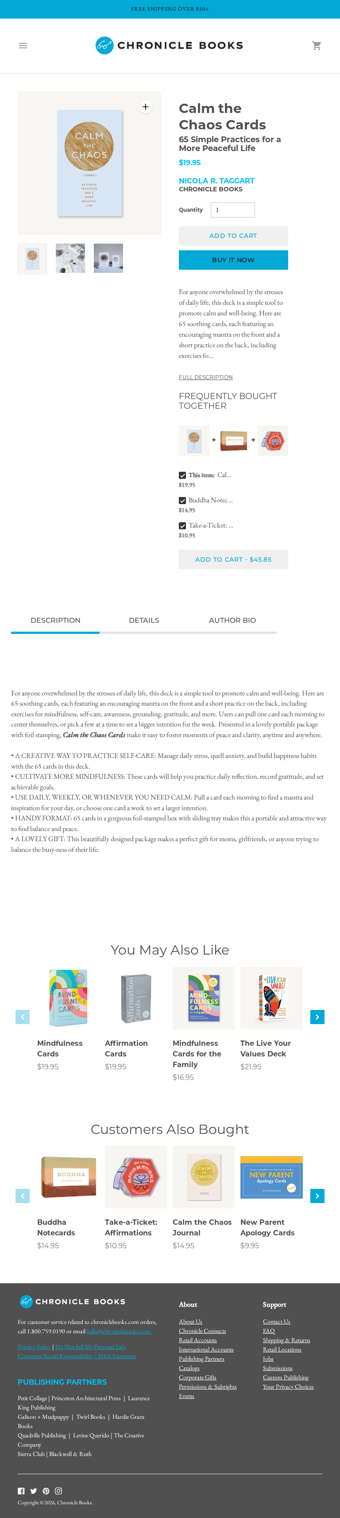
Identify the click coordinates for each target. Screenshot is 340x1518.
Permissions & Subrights (208, 1386)
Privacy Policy (34, 1347)
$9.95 (249, 1246)
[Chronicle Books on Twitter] (33, 1490)
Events (186, 1396)
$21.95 (250, 1067)
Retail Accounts (198, 1340)
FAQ (269, 1331)
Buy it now (233, 260)
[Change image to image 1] (32, 259)
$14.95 (48, 1246)
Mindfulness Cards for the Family (197, 1054)
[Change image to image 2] (70, 258)
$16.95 (183, 1077)
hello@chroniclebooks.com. (119, 1331)
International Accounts (206, 1349)
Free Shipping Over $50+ (170, 8)
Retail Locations (282, 1349)
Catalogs (189, 1368)
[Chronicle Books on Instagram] (58, 1490)
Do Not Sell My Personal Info (90, 1347)
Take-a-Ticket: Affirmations (211, 525)
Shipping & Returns (286, 1340)
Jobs (268, 1359)
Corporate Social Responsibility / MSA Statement (77, 1356)
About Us (190, 1321)
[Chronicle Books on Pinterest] (46, 1490)
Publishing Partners (201, 1359)
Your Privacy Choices (288, 1386)
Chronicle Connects (202, 1331)
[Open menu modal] (23, 45)
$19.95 (47, 1067)
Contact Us (276, 1321)
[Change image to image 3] (108, 258)
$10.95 (116, 1246)
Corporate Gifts (197, 1377)
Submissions (278, 1368)
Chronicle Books (211, 189)
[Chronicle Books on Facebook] (21, 1490)
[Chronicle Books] (170, 45)
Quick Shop (68, 1010)
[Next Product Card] (317, 1017)
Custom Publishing (286, 1377)
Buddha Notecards (211, 500)
